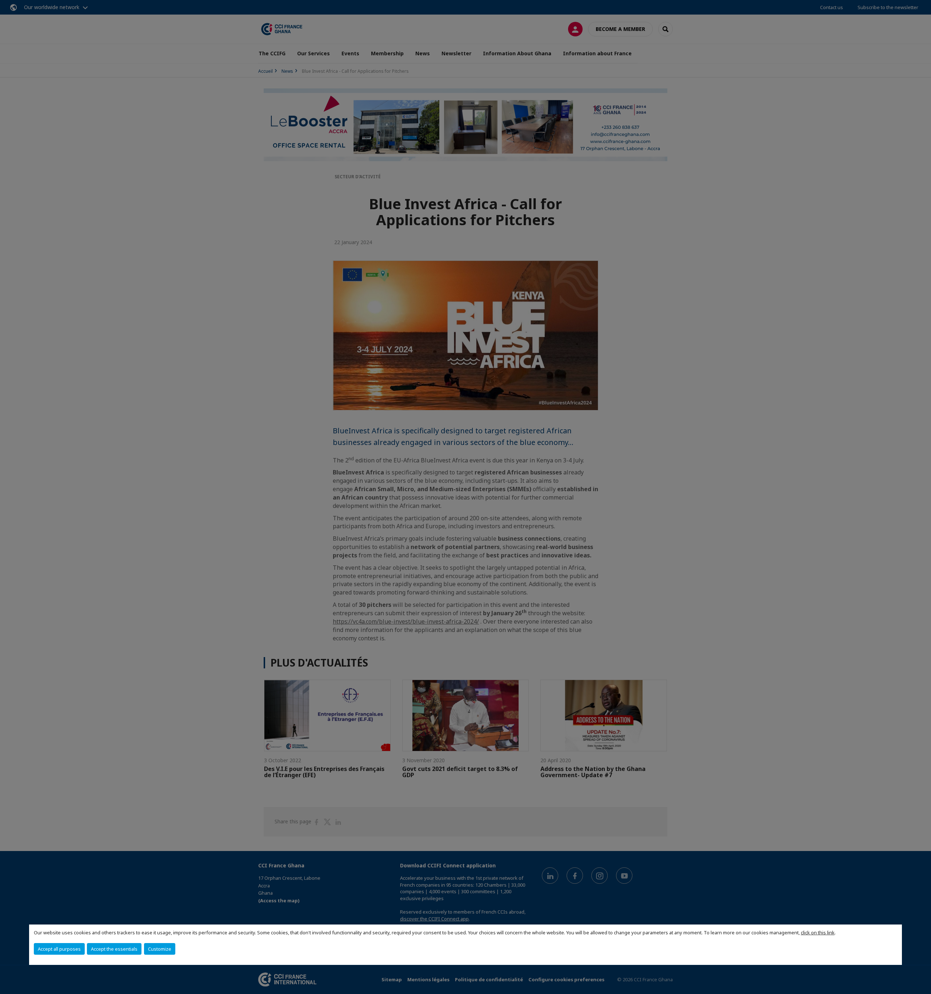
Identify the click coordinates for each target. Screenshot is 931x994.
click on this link (818, 932)
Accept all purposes (59, 949)
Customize (159, 949)
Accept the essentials (114, 949)
